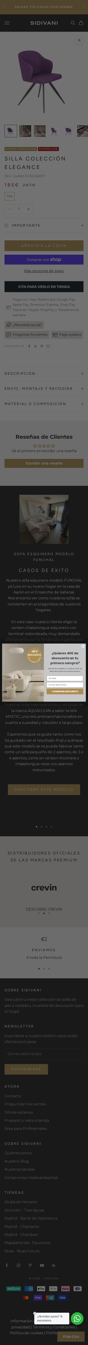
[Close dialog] (83, 646)
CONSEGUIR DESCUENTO (65, 691)
